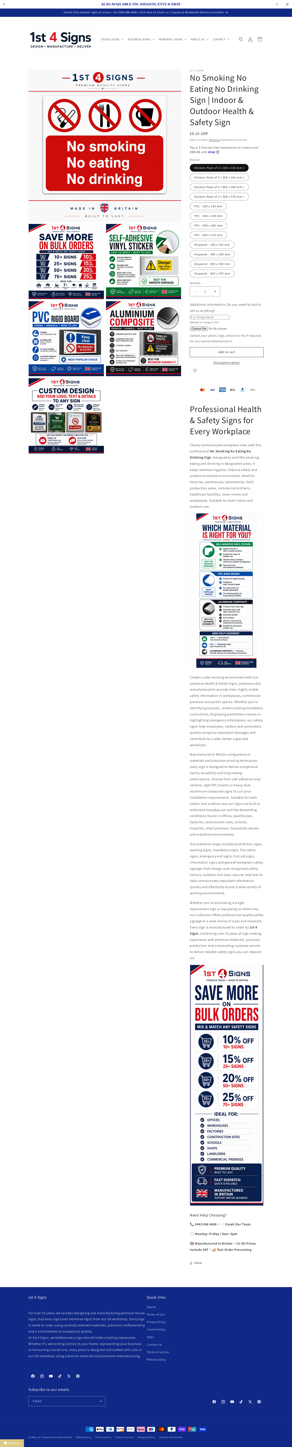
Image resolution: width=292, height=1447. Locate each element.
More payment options (227, 362)
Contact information (171, 1437)
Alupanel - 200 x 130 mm (212, 245)
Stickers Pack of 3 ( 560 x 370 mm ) (219, 197)
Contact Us (154, 1344)
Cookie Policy (156, 1329)
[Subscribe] (100, 1401)
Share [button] (198, 1263)
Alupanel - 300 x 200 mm (212, 254)
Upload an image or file (204, 322)
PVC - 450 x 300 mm (208, 225)
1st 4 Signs (43, 1437)
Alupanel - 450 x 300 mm (212, 264)
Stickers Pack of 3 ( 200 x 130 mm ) (219, 168)
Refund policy (156, 1359)
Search (151, 1307)
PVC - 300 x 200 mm (208, 216)
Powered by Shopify (61, 1437)
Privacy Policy (156, 1322)
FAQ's (150, 1337)
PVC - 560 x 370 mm (208, 235)
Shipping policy (146, 1437)
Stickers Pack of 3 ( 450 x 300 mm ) (219, 187)
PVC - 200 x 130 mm (208, 206)
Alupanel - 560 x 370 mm (212, 273)
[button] (112, 39)
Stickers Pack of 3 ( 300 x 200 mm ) (219, 177)
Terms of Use (156, 1314)
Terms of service (158, 1352)
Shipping (214, 139)
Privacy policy (103, 1437)
